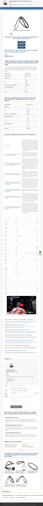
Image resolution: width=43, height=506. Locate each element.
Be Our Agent (21, 47)
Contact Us (9, 503)
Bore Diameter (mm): (8, 123)
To (5, 388)
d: (4, 109)
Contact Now (21, 42)
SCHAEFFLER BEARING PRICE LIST (14, 425)
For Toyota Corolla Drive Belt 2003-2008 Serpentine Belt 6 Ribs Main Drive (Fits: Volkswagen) (13, 183)
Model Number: (8, 73)
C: (4, 118)
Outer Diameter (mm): (9, 87)
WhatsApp (21, 44)
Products (6, 10)
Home (4, 10)
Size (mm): (6, 128)
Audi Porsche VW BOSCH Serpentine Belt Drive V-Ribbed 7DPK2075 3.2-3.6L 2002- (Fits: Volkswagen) (13, 164)
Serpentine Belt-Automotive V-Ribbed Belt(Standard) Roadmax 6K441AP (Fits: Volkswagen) (13, 190)
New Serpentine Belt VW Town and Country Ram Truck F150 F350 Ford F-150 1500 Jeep (13, 197)
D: (4, 111)
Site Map (12, 503)
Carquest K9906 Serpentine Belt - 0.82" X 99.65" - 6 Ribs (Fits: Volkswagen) (12, 174)
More (21, 449)
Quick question (5, 394)
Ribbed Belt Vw (11, 10)
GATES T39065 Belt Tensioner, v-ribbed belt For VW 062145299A (13, 155)
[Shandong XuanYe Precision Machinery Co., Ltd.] (6, 3)
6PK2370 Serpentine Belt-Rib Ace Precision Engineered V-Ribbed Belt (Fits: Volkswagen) (13, 207)
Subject (6, 390)
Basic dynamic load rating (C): (11, 85)
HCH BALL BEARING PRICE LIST (13, 433)
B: (4, 126)
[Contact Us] (40, 253)
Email (5, 385)
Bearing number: (8, 75)
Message (6, 396)
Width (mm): (7, 78)
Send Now (16, 406)
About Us (4, 503)
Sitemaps (16, 503)
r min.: (6, 92)
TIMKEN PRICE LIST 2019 (11, 417)
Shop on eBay (7, 145)
